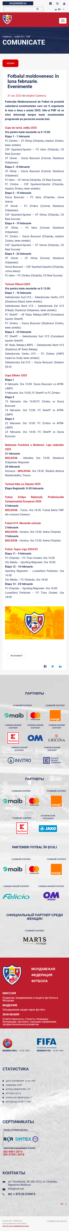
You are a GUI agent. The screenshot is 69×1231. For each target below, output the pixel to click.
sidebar (10, 63)
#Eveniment (16, 656)
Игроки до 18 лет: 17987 (19, 1102)
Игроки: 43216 (14, 1093)
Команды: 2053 (14, 1085)
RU (59, 9)
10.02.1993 (24, 1051)
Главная (7, 37)
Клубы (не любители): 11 (19, 1097)
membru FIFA (44, 1051)
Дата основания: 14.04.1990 (21, 1081)
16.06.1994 (58, 1051)
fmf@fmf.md (16, 1188)
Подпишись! (17, 3)
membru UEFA (10, 1051)
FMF (28, 37)
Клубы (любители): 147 (18, 1089)
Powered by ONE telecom (56, 1221)
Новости (19, 37)
